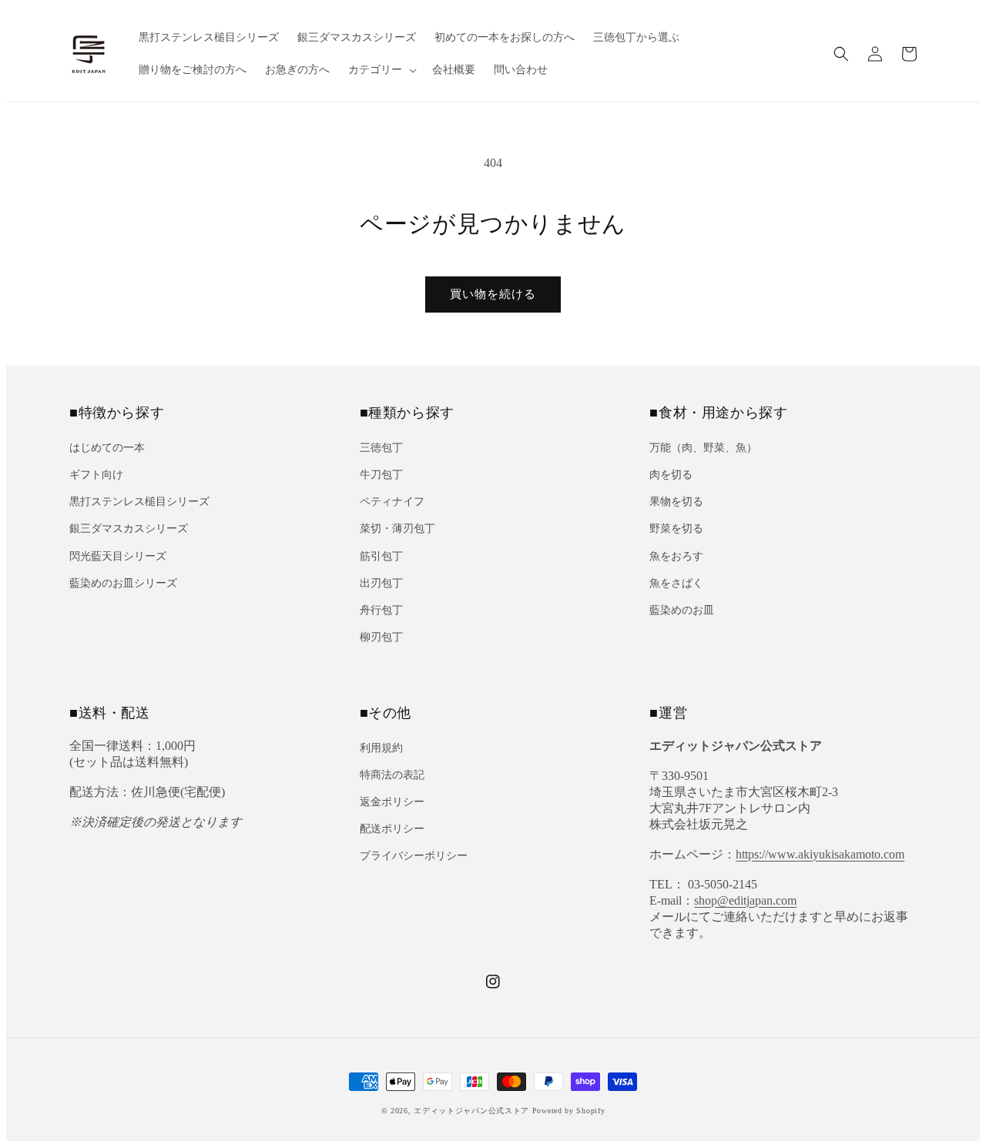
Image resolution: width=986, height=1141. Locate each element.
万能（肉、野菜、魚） (703, 447)
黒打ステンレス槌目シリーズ (139, 501)
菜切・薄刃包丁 (397, 528)
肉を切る (671, 474)
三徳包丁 (381, 447)
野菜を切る (676, 528)
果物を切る (676, 501)
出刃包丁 (381, 583)
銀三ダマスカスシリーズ (128, 528)
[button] (841, 54)
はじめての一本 (107, 447)
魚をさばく (676, 583)
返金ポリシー (392, 802)
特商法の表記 (392, 775)
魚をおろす (676, 556)
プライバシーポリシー (414, 856)
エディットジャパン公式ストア (471, 1110)
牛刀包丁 (381, 474)
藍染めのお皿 (681, 610)
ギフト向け (96, 474)
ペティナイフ (392, 501)
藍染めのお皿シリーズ (123, 583)
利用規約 (381, 748)
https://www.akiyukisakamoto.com (820, 854)
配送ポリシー (392, 829)
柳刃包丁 (381, 637)
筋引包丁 (381, 556)
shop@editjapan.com (745, 900)
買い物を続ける (493, 294)
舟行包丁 (381, 610)
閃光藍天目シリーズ (117, 556)
